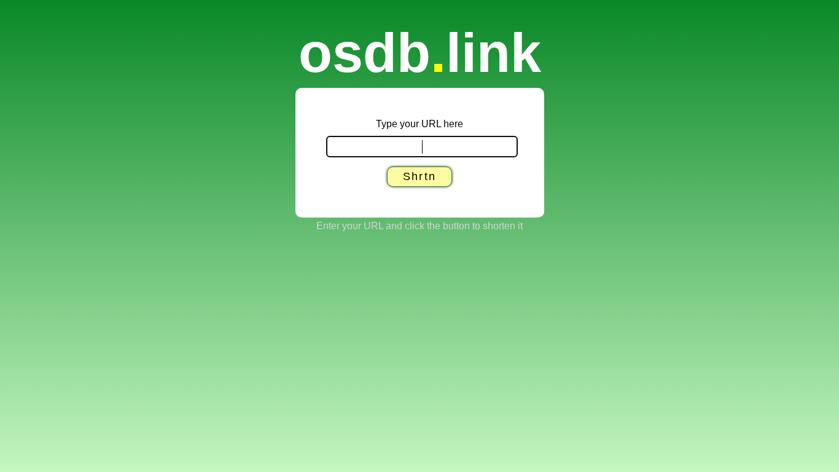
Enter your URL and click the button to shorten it (419, 226)
